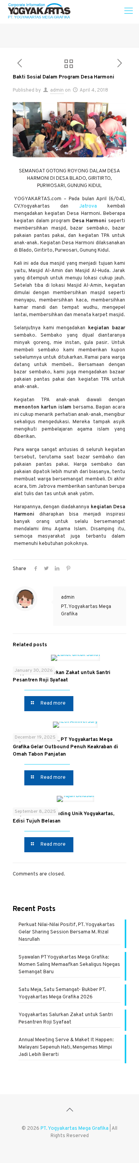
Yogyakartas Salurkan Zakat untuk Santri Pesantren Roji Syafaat (66, 1018)
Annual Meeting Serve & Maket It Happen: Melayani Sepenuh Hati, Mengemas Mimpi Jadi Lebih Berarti (66, 1047)
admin (57, 90)
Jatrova (88, 206)
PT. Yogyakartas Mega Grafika (74, 1129)
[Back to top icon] (69, 1110)
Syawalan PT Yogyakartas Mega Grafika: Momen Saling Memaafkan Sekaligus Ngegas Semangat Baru (69, 964)
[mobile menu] (128, 11)
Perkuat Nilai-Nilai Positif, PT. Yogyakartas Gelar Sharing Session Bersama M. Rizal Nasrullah (67, 932)
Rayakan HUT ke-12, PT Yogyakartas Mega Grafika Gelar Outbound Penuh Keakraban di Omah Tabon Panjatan (65, 747)
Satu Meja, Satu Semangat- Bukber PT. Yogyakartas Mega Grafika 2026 (62, 993)
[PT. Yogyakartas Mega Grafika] (41, 11)
